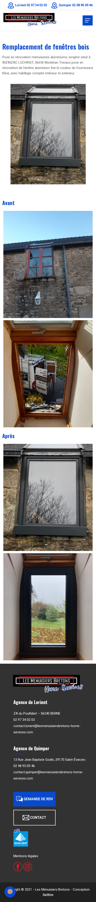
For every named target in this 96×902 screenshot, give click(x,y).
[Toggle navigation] (88, 20)
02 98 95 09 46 (82, 5)
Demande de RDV (38, 799)
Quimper (65, 5)
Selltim (48, 895)
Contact (38, 817)
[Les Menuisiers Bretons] (30, 20)
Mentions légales (25, 856)
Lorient (21, 5)
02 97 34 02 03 (37, 5)
